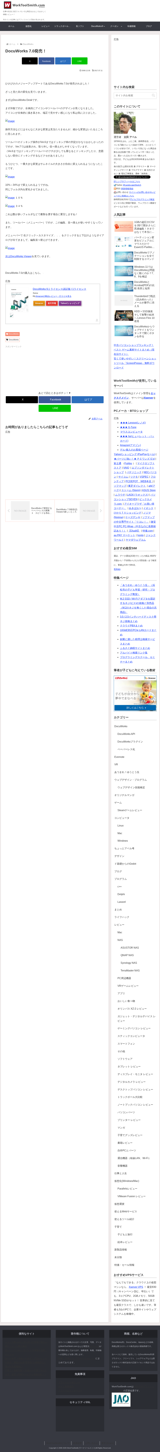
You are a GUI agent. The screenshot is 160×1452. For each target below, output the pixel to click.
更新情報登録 (127, 188)
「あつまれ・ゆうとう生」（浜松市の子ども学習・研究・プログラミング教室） (137, 590)
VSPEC (144, 476)
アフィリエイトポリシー (70, 1390)
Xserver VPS (136, 1287)
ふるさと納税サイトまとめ (135, 648)
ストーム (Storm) (130, 490)
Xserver (148, 397)
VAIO (126, 467)
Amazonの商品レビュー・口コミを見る (53, 296)
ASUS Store (149, 490)
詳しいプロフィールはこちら (127, 181)
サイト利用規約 (66, 1386)
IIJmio (117, 569)
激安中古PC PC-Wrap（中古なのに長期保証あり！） (135, 526)
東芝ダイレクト (137, 486)
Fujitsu (128, 463)
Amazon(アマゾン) (130, 445)
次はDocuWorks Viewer (18, 256)
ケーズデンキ (132, 517)
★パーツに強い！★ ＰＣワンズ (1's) (134, 458)
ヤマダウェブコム (136, 539)
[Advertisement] (30, 367)
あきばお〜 (135, 508)
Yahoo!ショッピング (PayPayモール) (134, 454)
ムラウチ (120, 494)
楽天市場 (52, 303)
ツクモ (134, 476)
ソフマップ (120, 486)
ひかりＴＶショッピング (127, 512)
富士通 (117, 463)
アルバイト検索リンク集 (134, 652)
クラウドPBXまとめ (131, 625)
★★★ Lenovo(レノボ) (133, 422)
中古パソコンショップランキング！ (134, 345)
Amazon (39, 303)
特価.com (147, 530)
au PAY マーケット (124, 535)
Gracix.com (94, 1346)
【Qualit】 (134, 530)
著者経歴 (77, 1443)
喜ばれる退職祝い (13, 1366)
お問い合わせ (91, 1443)
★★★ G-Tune (128, 427)
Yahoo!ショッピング (70, 303)
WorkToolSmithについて (58, 1443)
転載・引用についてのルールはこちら (76, 1358)
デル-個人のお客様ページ (134, 449)
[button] (153, 95)
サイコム (123, 476)
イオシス (148, 508)
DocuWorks (14, 334)
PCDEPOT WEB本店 (139, 481)
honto (140, 535)
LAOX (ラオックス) (137, 494)
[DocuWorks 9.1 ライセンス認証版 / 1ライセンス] (19, 300)
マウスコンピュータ (131, 431)
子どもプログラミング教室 (142, 199)
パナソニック (134, 472)
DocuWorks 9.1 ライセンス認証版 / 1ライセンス (59, 289)
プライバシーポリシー (69, 1382)
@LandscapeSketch (132, 185)
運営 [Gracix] (107, 1443)
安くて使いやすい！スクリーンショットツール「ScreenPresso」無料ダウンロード (135, 363)
